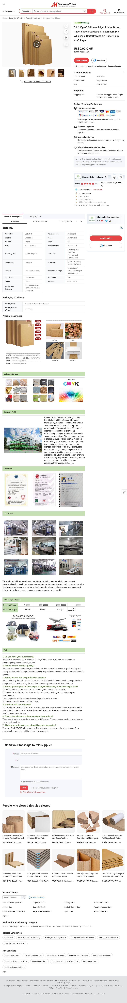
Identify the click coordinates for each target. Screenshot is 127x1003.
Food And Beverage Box (11, 902)
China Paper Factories (33, 955)
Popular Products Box (102, 907)
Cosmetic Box (38, 907)
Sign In (77, 205)
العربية (91, 986)
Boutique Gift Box (101, 902)
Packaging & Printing (16, 18)
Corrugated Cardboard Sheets (82, 937)
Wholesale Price (74, 981)
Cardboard (8, 937)
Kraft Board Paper (90, 961)
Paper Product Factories (78, 955)
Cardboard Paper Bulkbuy (14, 967)
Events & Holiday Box (72, 907)
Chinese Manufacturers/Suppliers (41, 981)
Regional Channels (100, 981)
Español (27, 986)
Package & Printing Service (55, 937)
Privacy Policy (100, 993)
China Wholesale (61, 981)
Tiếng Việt (59, 988)
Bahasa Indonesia (72, 988)
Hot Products (10, 981)
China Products (22, 981)
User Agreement (77, 993)
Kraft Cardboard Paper (102, 955)
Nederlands (82, 986)
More (4, 972)
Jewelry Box (7, 907)
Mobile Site (59, 983)
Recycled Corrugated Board (15, 943)
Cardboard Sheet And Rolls (12, 911)
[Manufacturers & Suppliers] (63, 4)
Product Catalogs (37, 897)
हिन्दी (111, 986)
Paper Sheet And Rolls (41, 911)
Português (36, 986)
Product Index (114, 981)
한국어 (98, 986)
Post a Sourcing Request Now (33, 792)
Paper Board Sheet (39, 961)
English (19, 986)
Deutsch (73, 986)
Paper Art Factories (11, 955)
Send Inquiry (81, 60)
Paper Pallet (68, 911)
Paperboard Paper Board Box (15, 961)
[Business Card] (121, 227)
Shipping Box (69, 902)
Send (24, 787)
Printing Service (100, 911)
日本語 (105, 986)
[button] (77, 221)
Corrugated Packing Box (108, 937)
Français (45, 986)
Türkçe (51, 988)
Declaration (89, 993)
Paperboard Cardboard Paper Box (65, 961)
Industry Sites (87, 981)
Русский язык (55, 986)
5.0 (98, 220)
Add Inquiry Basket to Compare (37, 81)
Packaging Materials (33, 18)
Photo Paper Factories (55, 955)
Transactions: (111, 183)
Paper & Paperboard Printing (29, 937)
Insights (68, 983)
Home (4, 18)
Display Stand (38, 902)
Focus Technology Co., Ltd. (47, 993)
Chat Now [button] (100, 60)
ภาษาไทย (118, 986)
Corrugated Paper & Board (51, 18)
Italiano (65, 986)
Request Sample (114, 66)
